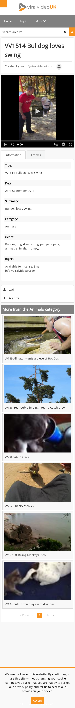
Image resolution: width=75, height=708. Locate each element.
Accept (37, 700)
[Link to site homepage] (37, 7)
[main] (37, 329)
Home (8, 21)
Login (12, 289)
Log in (23, 21)
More (39, 21)
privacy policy (24, 687)
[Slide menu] (3, 3)
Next (50, 615)
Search (72, 31)
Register (13, 298)
